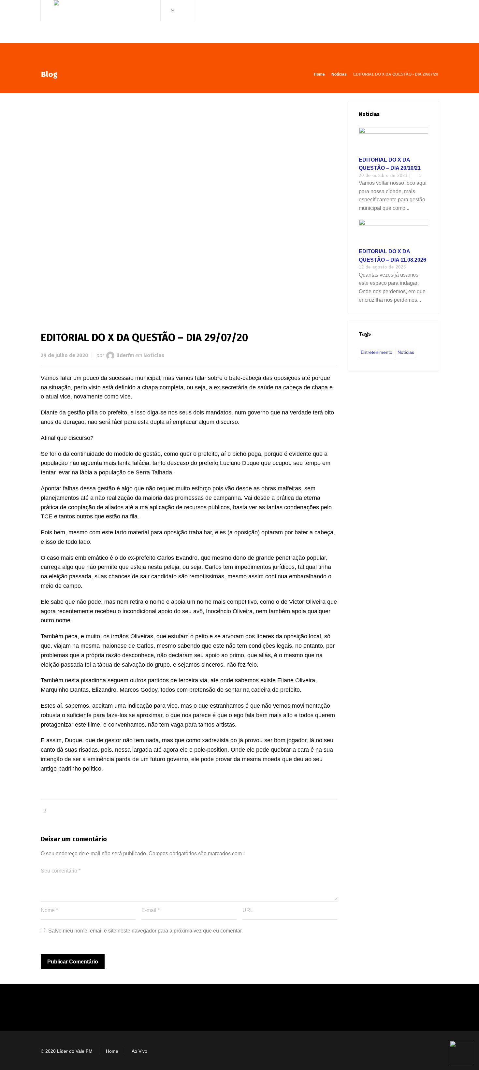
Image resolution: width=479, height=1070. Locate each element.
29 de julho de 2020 (64, 355)
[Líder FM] (100, 22)
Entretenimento (376, 352)
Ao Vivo (139, 1051)
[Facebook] (172, 10)
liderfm (125, 355)
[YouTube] (182, 10)
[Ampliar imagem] (189, 205)
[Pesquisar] (434, 10)
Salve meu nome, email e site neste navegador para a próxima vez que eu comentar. (145, 930)
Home (112, 1051)
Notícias (153, 355)
